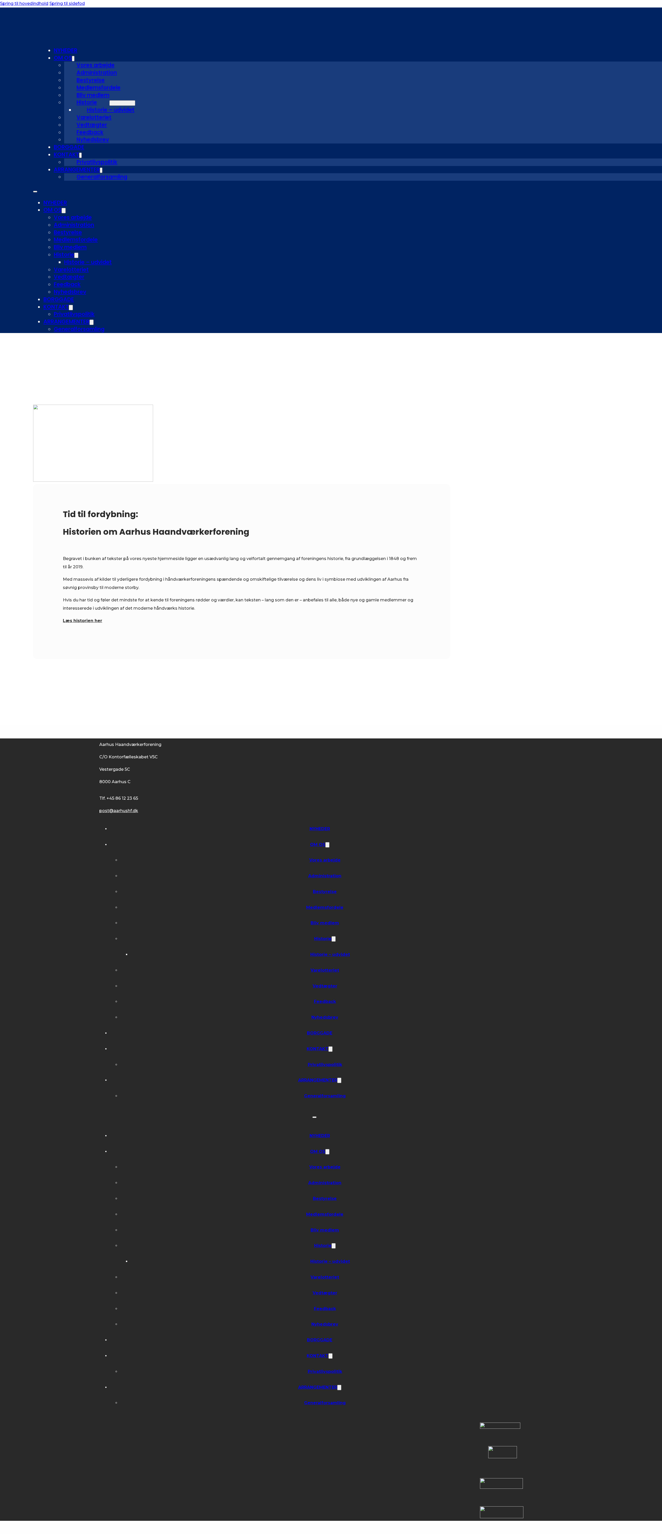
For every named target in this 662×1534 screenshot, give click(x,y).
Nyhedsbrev (93, 139)
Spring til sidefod (67, 3)
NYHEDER (65, 50)
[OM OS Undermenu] (73, 58)
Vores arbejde (96, 65)
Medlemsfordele (99, 87)
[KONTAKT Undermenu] (80, 155)
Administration (97, 72)
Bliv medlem (93, 95)
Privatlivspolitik (97, 162)
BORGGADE (69, 147)
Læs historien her (82, 620)
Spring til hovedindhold (24, 3)
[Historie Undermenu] (122, 103)
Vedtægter (92, 125)
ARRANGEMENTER (77, 169)
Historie (87, 102)
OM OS (63, 58)
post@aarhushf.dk (118, 810)
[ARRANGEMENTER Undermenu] (101, 170)
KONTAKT (66, 154)
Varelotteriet (94, 117)
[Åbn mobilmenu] (35, 191)
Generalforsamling (102, 176)
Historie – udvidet (110, 110)
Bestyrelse (91, 80)
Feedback (90, 132)
